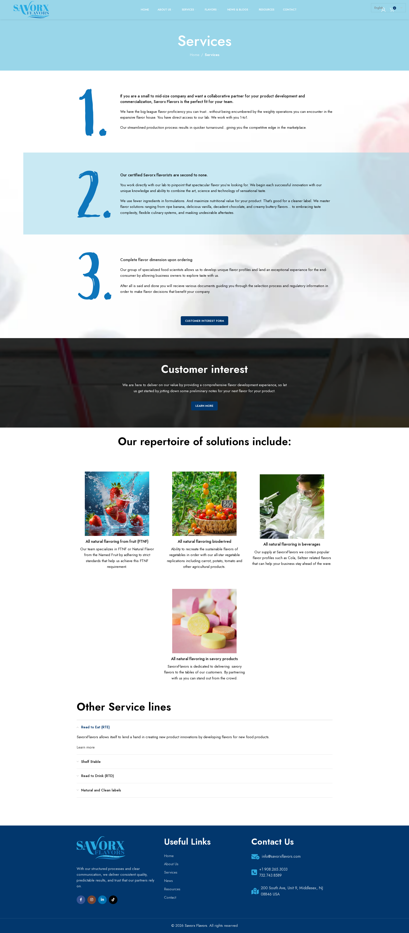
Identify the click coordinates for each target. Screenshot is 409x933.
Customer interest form (204, 321)
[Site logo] (32, 9)
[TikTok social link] (113, 899)
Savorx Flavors (196, 925)
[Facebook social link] (81, 899)
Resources (172, 889)
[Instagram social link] (91, 899)
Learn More (204, 406)
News (168, 880)
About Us (171, 863)
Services (170, 872)
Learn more (86, 747)
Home (194, 54)
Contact (170, 897)
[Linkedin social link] (102, 899)
